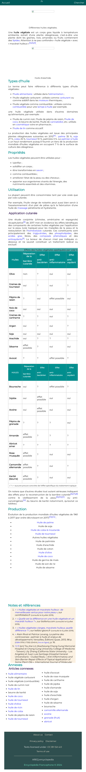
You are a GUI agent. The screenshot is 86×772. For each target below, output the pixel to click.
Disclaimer (51, 741)
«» (39, 611)
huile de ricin (15, 707)
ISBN (17, 642)
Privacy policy (36, 741)
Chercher (79, 2)
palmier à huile (69, 139)
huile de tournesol (18, 700)
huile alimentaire (23, 94)
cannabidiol (56, 121)
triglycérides (39, 233)
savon (39, 170)
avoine (47, 714)
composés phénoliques (53, 236)
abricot (48, 721)
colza (17, 139)
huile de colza (15, 711)
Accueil (6, 2)
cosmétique (22, 124)
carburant (65, 97)
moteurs (43, 100)
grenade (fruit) (52, 717)
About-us (38, 735)
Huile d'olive (45, 552)
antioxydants (15, 239)
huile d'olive (14, 703)
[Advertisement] (43, 586)
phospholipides (63, 233)
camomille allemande (56, 710)
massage (22, 208)
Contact (49, 735)
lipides (16, 40)
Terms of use (43, 751)
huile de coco (15, 696)
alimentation (56, 94)
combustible (19, 106)
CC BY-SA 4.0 (55, 747)
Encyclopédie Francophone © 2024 (43, 765)
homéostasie (34, 230)
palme (61, 136)
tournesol (31, 139)
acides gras (15, 236)
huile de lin (20, 128)
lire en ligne (43, 642)
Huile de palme (45, 522)
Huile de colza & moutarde (45, 530)
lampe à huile (45, 106)
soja (75, 136)
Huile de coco (45, 556)
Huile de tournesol (45, 533)
